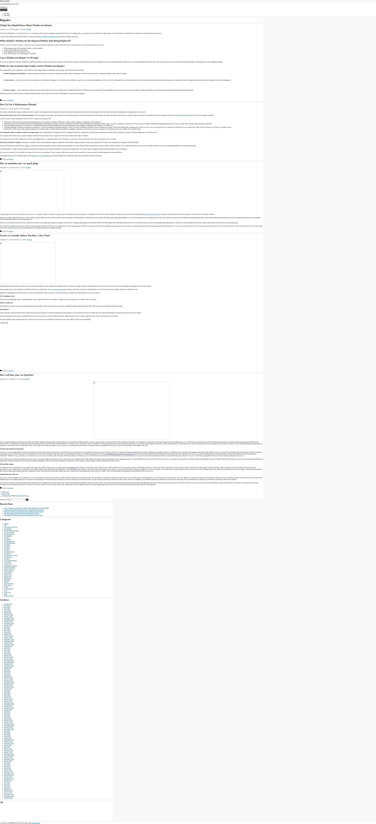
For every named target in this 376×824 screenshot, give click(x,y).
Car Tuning (7, 562)
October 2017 (8, 777)
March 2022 (7, 697)
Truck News (8, 585)
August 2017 (8, 780)
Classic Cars (8, 564)
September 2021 (9, 708)
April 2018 (7, 768)
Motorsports (7, 578)
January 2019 (8, 752)
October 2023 (8, 664)
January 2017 (8, 793)
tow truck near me (56, 289)
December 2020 (9, 724)
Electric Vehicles (9, 569)
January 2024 (8, 659)
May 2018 (7, 766)
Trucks (6, 587)
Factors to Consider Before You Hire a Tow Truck (25, 235)
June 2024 (7, 650)
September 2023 (9, 666)
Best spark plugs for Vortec (151, 214)
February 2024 (8, 657)
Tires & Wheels (9, 583)
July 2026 (7, 606)
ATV (5, 525)
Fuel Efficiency (8, 571)
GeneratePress (35, 823)
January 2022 (8, 701)
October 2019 (8, 741)
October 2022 (8, 685)
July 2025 (7, 627)
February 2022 (8, 699)
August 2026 (8, 604)
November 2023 (9, 662)
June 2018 (7, 764)
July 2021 (7, 711)
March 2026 (7, 613)
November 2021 (9, 704)
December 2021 (9, 703)
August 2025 (8, 625)
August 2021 (8, 710)
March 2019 (7, 749)
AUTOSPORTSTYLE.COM (9, 4)
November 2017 (9, 775)
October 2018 (8, 757)
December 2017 (9, 773)
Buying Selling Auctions (11, 530)
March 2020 (7, 738)
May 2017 (7, 786)
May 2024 (7, 652)
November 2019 (9, 740)
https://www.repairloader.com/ (42, 155)
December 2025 (9, 618)
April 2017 (7, 787)
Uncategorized (8, 589)
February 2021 (8, 720)
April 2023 (7, 674)
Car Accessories (9, 532)
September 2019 (9, 743)
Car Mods (7, 545)
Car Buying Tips (9, 534)
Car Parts (7, 550)
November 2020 (9, 726)
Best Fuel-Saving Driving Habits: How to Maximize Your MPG (23, 511)
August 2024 (8, 646)
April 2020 (7, 736)
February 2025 (8, 636)
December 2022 (9, 682)
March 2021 (7, 719)
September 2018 (9, 759)
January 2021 (8, 722)
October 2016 (8, 798)
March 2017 (7, 789)
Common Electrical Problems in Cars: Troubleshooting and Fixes (24, 510)
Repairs (11, 100)
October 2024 (8, 643)
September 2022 (9, 687)
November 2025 (9, 620)
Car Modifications (9, 543)
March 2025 (7, 634)
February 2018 (8, 771)
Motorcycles (8, 576)
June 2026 (7, 607)
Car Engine (7, 539)
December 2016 (9, 794)
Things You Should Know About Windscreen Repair (26, 25)
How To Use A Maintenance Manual (18, 104)
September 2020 (9, 729)
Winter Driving (8, 596)
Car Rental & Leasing (10, 555)
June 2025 (7, 629)
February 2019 (8, 750)
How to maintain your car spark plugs (19, 163)
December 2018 (9, 754)
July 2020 (7, 731)
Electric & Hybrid (9, 567)
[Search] (27, 500)
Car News (7, 546)
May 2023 (7, 673)
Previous (3, 496)
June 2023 (7, 671)
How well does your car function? (17, 375)
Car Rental (7, 553)
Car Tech (7, 559)
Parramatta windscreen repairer (50, 36)
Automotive (7, 529)
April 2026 (7, 611)
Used (5, 590)
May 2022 (7, 694)
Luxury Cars (8, 574)
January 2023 (8, 680)
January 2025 (8, 637)
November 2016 (9, 796)
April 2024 (7, 653)
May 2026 (7, 609)
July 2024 (7, 648)
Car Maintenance (9, 541)
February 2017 (8, 791)
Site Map (6, 13)
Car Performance (9, 552)
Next (27, 496)
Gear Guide (7, 573)
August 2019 (8, 745)
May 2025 (7, 630)
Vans (5, 594)
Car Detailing (8, 536)
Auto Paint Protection (10, 527)
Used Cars (7, 592)
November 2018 (9, 756)
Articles (6, 523)
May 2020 (7, 734)
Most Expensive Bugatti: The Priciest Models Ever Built (21, 513)
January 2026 (8, 616)
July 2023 (7, 669)
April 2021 (7, 717)
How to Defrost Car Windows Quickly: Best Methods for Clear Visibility (26, 508)
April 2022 (7, 696)
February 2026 (8, 614)
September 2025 (9, 623)
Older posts (5, 492)
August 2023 (8, 667)
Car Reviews (8, 557)
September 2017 (9, 779)
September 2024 (9, 644)
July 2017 (7, 782)
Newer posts (6, 494)
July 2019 (7, 747)
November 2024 (9, 641)
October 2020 (8, 727)
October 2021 (8, 706)
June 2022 (7, 692)
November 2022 (9, 683)
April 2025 (7, 632)
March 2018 (7, 770)
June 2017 (7, 784)
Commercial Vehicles (10, 566)
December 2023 (9, 660)
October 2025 (8, 622)
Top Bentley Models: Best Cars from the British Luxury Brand (23, 515)
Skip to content (4, 1)
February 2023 (8, 678)
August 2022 (8, 689)
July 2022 (7, 690)
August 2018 (8, 761)
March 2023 (7, 676)
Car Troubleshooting (10, 560)
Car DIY (6, 537)
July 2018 (7, 763)
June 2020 (7, 733)
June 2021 (7, 713)
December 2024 (9, 639)
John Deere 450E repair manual (185, 115)
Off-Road (7, 580)
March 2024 (7, 655)
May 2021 (7, 715)
